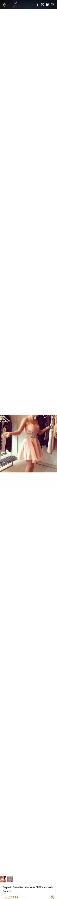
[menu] (37, 4)
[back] (4, 5)
